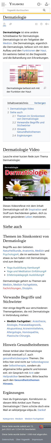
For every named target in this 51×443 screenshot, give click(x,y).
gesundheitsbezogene (15, 358)
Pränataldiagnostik (30, 324)
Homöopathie (30, 332)
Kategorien (8, 418)
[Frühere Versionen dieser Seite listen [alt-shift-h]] (41, 24)
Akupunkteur (14, 328)
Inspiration (35, 209)
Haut (43, 50)
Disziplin (27, 288)
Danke (41, 410)
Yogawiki (16, 4)
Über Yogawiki (23, 439)
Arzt (31, 372)
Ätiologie (12, 324)
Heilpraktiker (10, 376)
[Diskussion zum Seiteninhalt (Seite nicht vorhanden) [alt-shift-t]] (10, 24)
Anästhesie (39, 321)
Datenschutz (8, 439)
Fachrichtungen (12, 288)
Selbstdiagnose (40, 361)
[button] (26, 182)
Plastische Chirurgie (18, 335)
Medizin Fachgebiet (34, 418)
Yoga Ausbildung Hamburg (22, 267)
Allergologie (14, 332)
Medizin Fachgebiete (25, 284)
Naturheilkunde (12, 250)
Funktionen (28, 50)
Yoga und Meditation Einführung (25, 271)
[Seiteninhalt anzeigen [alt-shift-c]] (4, 24)
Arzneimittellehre (33, 328)
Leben (28, 216)
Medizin (7, 43)
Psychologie (10, 254)
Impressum (37, 439)
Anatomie (28, 250)
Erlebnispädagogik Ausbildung (24, 274)
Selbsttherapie (17, 365)
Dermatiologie (11, 167)
